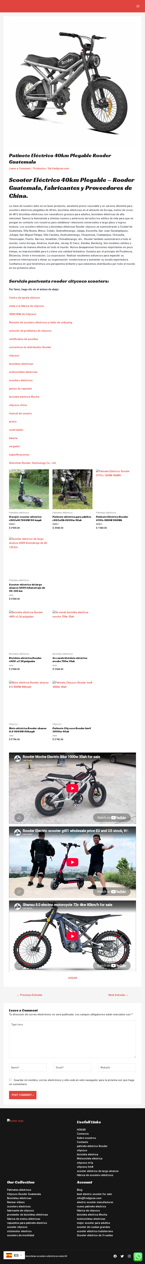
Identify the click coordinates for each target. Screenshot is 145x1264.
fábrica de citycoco (88, 1210)
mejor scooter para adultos (93, 1223)
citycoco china (18, 405)
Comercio (83, 1133)
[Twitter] (122, 1256)
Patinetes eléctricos (19, 1189)
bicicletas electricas (21, 363)
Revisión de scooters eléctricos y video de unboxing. (41, 322)
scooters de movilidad (20, 1235)
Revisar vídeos (16, 1202)
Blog (79, 1189)
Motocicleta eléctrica (89, 1158)
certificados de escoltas (23, 339)
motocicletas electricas (23, 372)
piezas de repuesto (20, 388)
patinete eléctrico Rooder (92, 1146)
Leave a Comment (20, 168)
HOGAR (72, 978)
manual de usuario (20, 413)
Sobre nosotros (86, 1138)
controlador (16, 429)
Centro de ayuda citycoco (24, 297)
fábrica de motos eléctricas (23, 1218)
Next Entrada (118, 995)
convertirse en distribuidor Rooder (30, 347)
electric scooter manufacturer (95, 1202)
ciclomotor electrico (19, 1231)
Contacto (82, 1142)
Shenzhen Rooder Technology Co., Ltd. (32, 463)
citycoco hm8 (85, 1166)
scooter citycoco (17, 1227)
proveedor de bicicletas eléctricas (27, 1214)
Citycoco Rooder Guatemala (24, 1194)
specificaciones (19, 454)
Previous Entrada (29, 995)
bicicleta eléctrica (87, 1154)
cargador (14, 446)
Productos (39, 168)
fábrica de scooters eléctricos (95, 1175)
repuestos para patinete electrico (27, 1223)
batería (13, 438)
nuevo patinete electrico (91, 1206)
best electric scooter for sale (94, 1194)
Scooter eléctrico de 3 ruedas (95, 1235)
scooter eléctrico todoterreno (95, 1231)
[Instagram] (129, 1256)
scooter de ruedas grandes (93, 1227)
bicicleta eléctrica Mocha (24, 396)
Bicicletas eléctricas (19, 1198)
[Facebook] (115, 1256)
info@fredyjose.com (89, 1198)
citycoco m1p (85, 1162)
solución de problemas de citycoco (30, 330)
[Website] (117, 1068)
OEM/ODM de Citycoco (22, 314)
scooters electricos (21, 380)
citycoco (14, 355)
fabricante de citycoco (20, 1210)
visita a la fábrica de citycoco (26, 306)
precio (13, 421)
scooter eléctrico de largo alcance (97, 1171)
